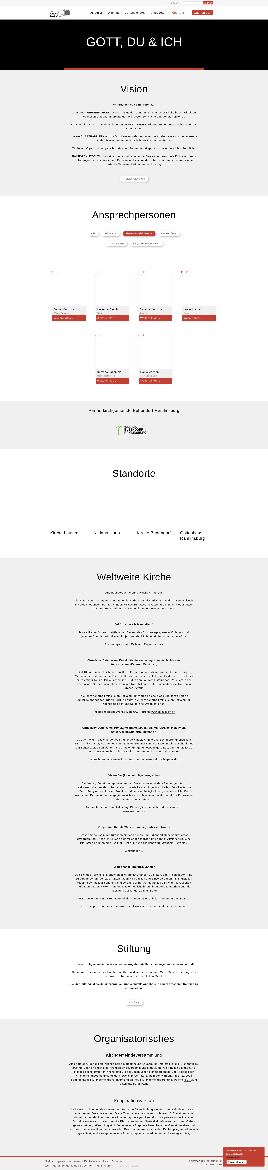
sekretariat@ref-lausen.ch (206, 1160)
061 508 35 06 (213, 1164)
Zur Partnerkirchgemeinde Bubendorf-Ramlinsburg (78, 1165)
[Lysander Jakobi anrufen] (101, 272)
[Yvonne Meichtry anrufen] (144, 272)
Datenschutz (132, 1166)
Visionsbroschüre (134, 178)
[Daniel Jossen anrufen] (144, 334)
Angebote (158, 12)
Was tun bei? (203, 12)
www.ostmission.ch (163, 711)
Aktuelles (96, 12)
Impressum (118, 1166)
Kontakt (173, 3)
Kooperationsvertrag (118, 1117)
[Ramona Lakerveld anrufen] (101, 334)
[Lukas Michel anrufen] (187, 272)
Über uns (178, 12)
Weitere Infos (232, 1157)
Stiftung (135, 1002)
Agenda (113, 12)
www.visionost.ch (134, 811)
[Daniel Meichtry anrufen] (57, 272)
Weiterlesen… (134, 850)
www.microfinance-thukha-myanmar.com (161, 906)
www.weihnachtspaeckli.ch (163, 759)
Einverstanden (236, 1162)
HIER (187, 1079)
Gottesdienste (134, 12)
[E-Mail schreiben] (52, 272)
